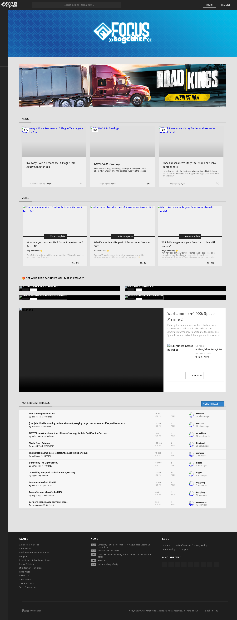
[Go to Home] (8, 5)
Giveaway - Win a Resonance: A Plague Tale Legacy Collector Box (124, 546)
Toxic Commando (27, 587)
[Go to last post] (221, 415)
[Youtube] (195, 386)
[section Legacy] (4, 71)
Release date (203, 353)
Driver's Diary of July (108, 564)
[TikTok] (177, 564)
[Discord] (213, 386)
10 (210, 263)
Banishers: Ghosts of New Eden (34, 552)
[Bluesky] (209, 564)
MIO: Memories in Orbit (30, 568)
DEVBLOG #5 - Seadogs (108, 551)
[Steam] (190, 564)
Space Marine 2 (26, 583)
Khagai (48, 184)
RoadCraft (24, 576)
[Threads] (203, 564)
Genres (199, 345)
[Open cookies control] (195, 5)
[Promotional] (122, 106)
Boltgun (23, 556)
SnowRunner (25, 579)
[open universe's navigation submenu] (4, 24)
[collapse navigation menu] (4, 15)
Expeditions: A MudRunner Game (35, 560)
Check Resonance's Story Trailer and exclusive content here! (125, 556)
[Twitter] (186, 386)
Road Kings (24, 572)
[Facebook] (204, 386)
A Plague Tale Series (29, 545)
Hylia (113, 184)
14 (143, 263)
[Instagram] (177, 386)
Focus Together (26, 564)
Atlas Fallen (25, 549)
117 (75, 263)
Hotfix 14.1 (102, 560)
